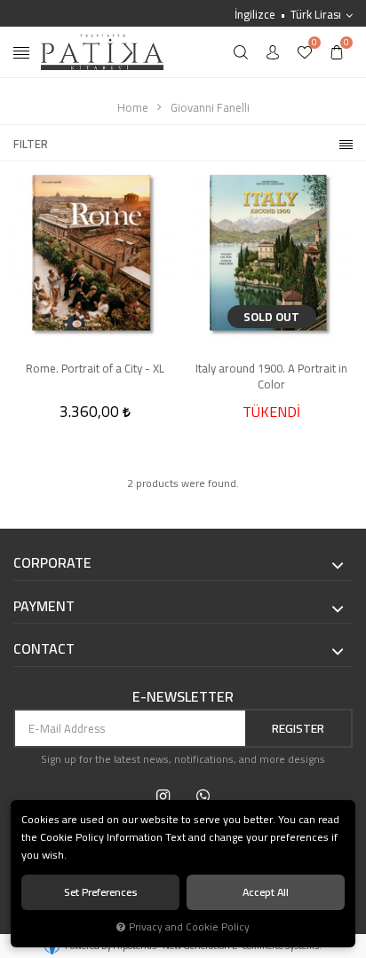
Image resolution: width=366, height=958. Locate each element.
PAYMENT (44, 607)
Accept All (266, 892)
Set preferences (101, 892)
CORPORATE (52, 563)
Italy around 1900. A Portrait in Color (271, 376)
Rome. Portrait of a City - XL (95, 369)
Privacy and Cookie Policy (189, 927)
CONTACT (44, 649)
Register (298, 728)
